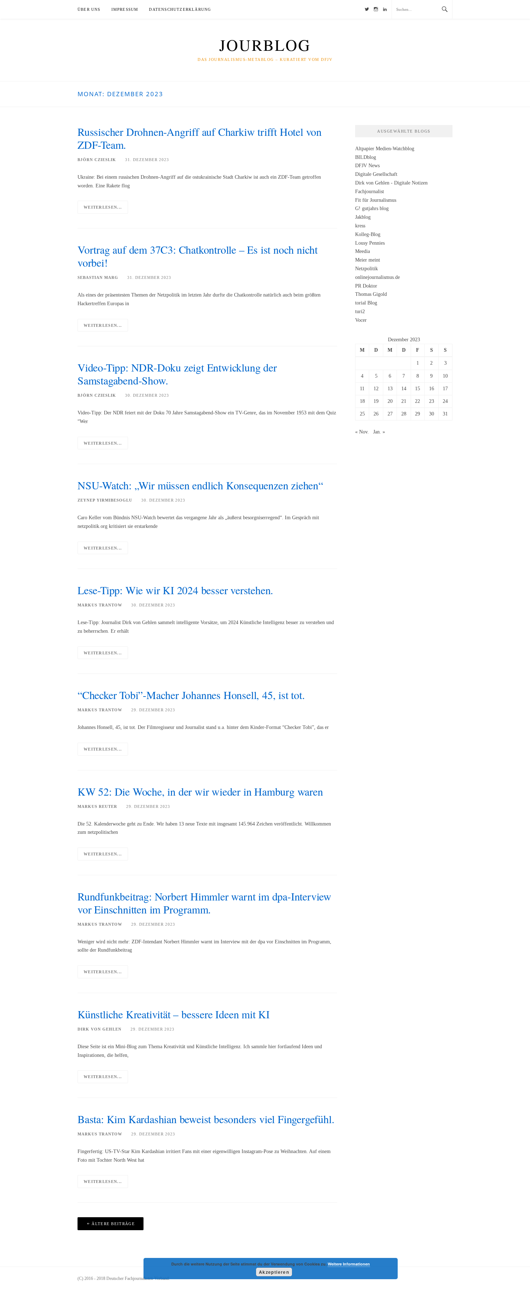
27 (390, 414)
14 (403, 388)
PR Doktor (366, 286)
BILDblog (365, 157)
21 (403, 401)
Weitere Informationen (349, 1264)
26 (376, 414)
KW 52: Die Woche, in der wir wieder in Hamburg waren (200, 791)
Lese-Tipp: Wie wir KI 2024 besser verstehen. (175, 590)
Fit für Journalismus (375, 200)
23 (431, 401)
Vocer (361, 320)
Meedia (362, 251)
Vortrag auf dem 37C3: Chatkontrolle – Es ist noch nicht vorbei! (198, 256)
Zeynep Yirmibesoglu (105, 500)
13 (390, 388)
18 (362, 401)
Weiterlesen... (103, 207)
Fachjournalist (369, 191)
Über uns (89, 9)
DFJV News (367, 165)
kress (360, 225)
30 (431, 414)
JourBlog (265, 44)
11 (362, 388)
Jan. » (379, 432)
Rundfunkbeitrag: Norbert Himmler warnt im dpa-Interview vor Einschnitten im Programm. (204, 902)
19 (376, 401)
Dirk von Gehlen (100, 1029)
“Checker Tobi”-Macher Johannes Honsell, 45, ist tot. (191, 695)
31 (445, 414)
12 (376, 388)
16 (431, 388)
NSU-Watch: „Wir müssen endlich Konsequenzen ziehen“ (200, 485)
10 (445, 376)
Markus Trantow (100, 605)
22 (417, 401)
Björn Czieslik (97, 159)
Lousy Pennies (370, 243)
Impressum (124, 9)
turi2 (360, 311)
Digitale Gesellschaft (376, 174)
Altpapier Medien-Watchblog (384, 148)
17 (445, 388)
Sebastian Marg (98, 277)
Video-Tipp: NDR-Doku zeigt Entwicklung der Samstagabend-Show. (177, 373)
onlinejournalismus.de (377, 277)
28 (403, 414)
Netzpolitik (366, 268)
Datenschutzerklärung (180, 9)
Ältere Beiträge (113, 1224)
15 (417, 388)
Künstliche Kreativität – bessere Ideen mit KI (174, 1014)
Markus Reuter (97, 806)
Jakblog (363, 217)
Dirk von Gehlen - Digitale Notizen (391, 183)
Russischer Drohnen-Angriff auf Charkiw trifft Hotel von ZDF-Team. (200, 138)
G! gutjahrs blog (372, 208)
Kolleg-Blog (367, 234)
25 (362, 414)
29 (417, 414)
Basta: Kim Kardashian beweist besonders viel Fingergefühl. (206, 1119)
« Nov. (362, 432)
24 (445, 401)
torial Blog (366, 303)
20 (390, 401)
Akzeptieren (274, 1272)
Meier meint (367, 260)
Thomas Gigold (371, 294)
